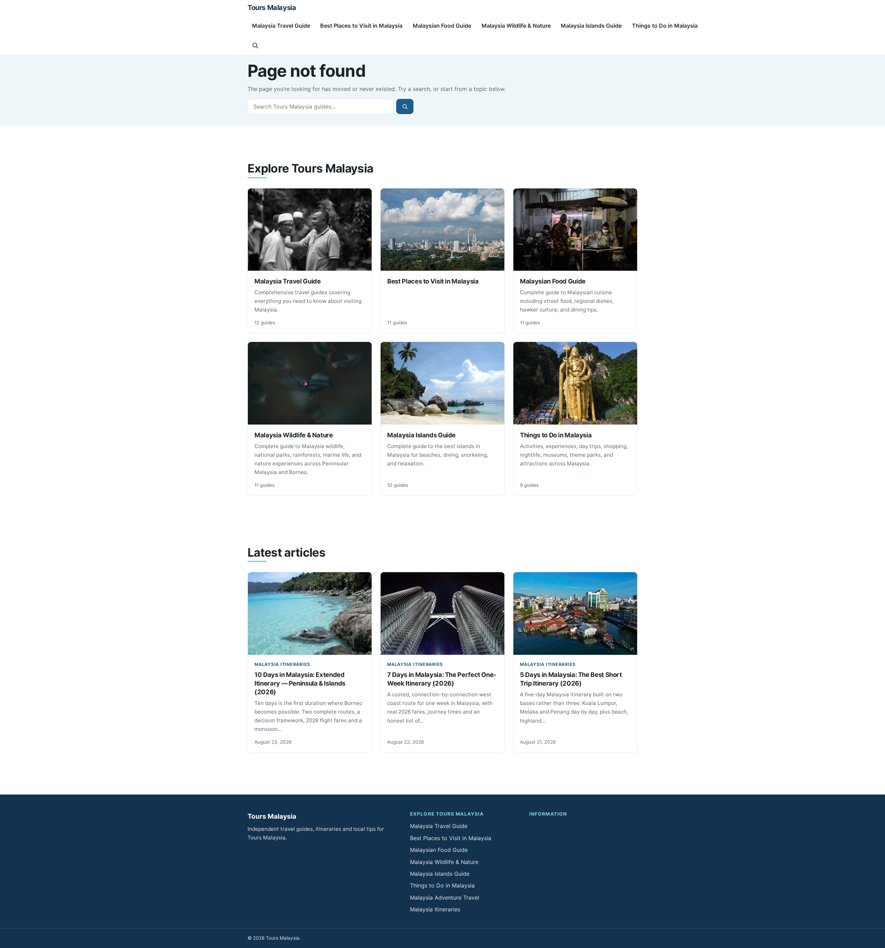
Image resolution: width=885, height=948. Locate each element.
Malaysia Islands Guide (591, 25)
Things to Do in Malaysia (665, 25)
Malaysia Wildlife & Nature (516, 25)
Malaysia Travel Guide (281, 25)
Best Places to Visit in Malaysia (361, 25)
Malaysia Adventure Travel (444, 897)
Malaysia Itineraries (282, 664)
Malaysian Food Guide (442, 25)
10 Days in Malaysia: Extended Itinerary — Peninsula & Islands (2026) (299, 683)
